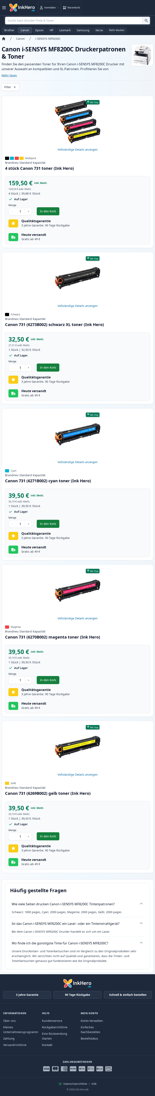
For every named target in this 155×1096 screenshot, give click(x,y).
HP (51, 30)
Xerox (99, 30)
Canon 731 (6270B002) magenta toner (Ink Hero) (52, 637)
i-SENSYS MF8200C (48, 39)
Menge (12, 205)
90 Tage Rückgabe (77, 995)
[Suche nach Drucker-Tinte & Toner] (146, 20)
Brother (9, 30)
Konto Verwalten (92, 1021)
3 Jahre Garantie (27, 995)
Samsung (83, 30)
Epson (39, 30)
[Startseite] (4, 39)
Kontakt (47, 1045)
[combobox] (77, 20)
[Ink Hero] (22, 8)
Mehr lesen (9, 75)
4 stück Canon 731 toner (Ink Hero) (39, 168)
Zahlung (9, 1038)
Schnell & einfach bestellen (128, 995)
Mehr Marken (116, 30)
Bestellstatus (89, 1038)
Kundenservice (52, 1021)
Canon (25, 30)
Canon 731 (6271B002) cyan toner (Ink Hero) (48, 480)
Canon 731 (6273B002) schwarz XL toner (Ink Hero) (54, 324)
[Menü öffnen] (4, 8)
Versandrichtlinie (14, 1045)
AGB (93, 1084)
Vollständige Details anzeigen (78, 149)
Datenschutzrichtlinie (75, 1084)
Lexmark (65, 30)
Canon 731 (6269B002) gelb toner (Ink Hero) (48, 793)
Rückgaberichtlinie (54, 1027)
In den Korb (49, 212)
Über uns (9, 1021)
